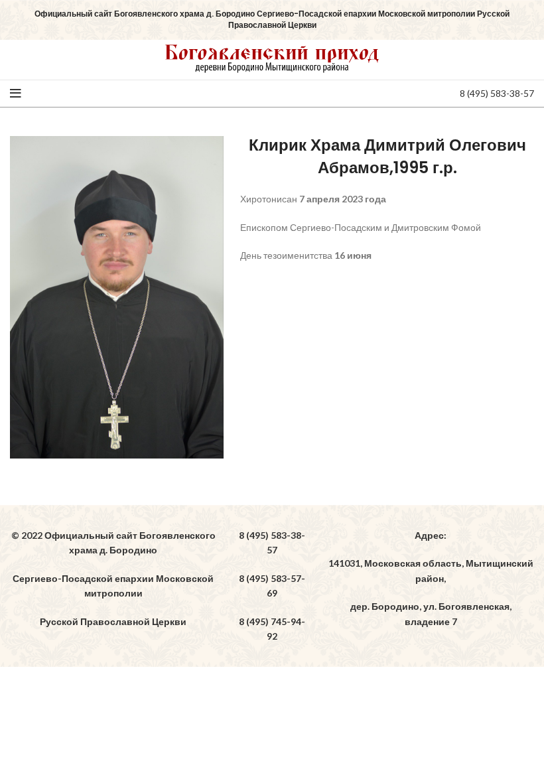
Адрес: (430, 535)
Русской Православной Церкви (113, 621)
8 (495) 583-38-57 (497, 93)
